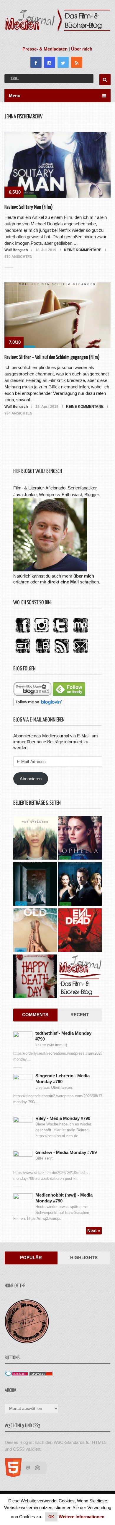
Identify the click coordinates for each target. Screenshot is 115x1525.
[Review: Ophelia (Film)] (80, 838)
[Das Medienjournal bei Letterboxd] (22, 653)
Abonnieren (31, 778)
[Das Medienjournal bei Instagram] (41, 632)
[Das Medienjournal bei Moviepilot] (80, 632)
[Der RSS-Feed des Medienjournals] (61, 653)
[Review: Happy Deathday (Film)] (35, 976)
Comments (35, 1014)
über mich (83, 575)
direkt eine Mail (63, 581)
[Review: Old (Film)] (35, 930)
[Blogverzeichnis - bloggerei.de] (16, 1374)
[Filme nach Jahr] (80, 976)
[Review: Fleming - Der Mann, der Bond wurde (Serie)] (80, 884)
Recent (79, 1014)
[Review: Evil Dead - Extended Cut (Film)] (80, 930)
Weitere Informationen (81, 1516)
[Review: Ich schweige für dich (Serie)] (35, 838)
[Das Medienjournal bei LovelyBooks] (42, 653)
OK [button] (51, 1517)
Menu (14, 95)
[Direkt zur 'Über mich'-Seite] (50, 569)
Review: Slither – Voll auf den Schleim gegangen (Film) (52, 357)
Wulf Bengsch (16, 250)
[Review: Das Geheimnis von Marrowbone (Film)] (35, 884)
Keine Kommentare (82, 250)
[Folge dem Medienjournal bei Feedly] (69, 694)
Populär (31, 1257)
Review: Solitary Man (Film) (28, 207)
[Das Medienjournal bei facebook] (22, 632)
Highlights (84, 1257)
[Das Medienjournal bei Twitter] (60, 632)
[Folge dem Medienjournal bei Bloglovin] (38, 704)
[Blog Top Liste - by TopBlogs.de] (41, 1374)
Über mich (81, 48)
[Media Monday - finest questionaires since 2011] (27, 1341)
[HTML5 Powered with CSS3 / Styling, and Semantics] (29, 1475)
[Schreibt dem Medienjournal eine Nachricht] (80, 653)
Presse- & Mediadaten (45, 48)
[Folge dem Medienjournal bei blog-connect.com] (32, 694)
